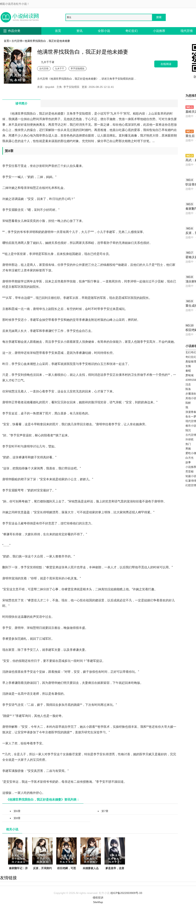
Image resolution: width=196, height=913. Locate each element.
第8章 (17, 818)
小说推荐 (159, 30)
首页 (58, 30)
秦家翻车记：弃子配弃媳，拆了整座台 (18, 873)
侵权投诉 (98, 897)
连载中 (189, 116)
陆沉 (188, 430)
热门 (188, 444)
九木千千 (59, 68)
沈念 (188, 384)
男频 (188, 448)
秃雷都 (189, 471)
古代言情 (16, 40)
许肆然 (189, 439)
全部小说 (104, 30)
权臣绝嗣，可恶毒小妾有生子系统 (66, 873)
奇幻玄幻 (131, 30)
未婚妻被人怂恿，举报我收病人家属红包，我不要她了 (90, 875)
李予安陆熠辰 (77, 68)
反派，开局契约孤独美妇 (42, 870)
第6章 (17, 811)
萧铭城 (189, 375)
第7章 (104, 811)
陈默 (188, 402)
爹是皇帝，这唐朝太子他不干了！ (114, 873)
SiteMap (98, 902)
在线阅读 (166, 64)
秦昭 (188, 370)
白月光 (189, 457)
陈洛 (188, 389)
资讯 (79, 30)
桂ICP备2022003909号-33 (126, 892)
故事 (188, 462)
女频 (188, 366)
